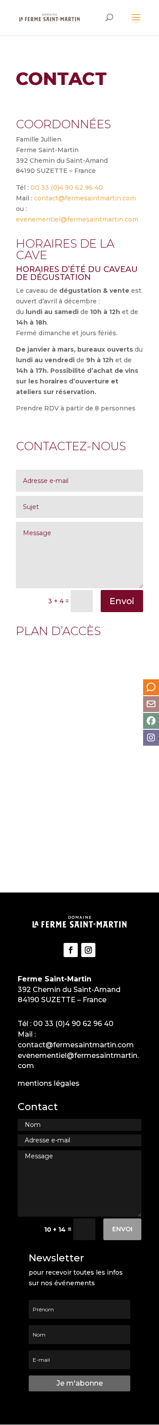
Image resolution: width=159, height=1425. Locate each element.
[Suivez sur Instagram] (88, 950)
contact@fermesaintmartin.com (85, 198)
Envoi (122, 601)
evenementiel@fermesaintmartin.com (77, 219)
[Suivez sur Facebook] (71, 950)
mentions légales (49, 1083)
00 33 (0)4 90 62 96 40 (66, 188)
